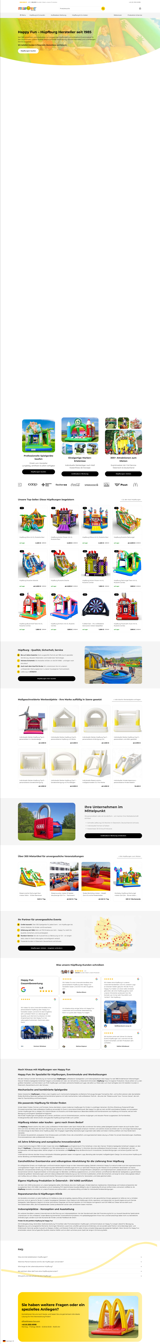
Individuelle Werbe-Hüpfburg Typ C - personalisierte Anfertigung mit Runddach (95, 738)
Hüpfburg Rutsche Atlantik (28, 580)
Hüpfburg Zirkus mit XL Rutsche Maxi (95, 537)
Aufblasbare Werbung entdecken (113, 835)
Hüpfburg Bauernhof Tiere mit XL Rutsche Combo (31, 625)
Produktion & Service (135, 15)
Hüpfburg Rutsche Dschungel (124, 537)
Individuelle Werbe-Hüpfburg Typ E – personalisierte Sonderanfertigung (32, 781)
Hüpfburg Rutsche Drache (60, 580)
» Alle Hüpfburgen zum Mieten (129, 856)
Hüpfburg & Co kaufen (37, 15)
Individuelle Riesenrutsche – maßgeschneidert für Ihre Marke (93, 781)
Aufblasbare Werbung (58, 15)
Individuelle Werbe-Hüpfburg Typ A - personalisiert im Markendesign (32, 738)
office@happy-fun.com (31, 1321)
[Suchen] (103, 8)
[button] (140, 8)
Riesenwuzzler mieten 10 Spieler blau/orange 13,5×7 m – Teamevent (63, 894)
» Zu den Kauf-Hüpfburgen (131, 499)
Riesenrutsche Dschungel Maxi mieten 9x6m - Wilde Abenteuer (30, 894)
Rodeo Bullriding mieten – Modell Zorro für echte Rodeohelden (94, 894)
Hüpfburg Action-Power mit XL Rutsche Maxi (61, 538)
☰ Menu (23, 15)
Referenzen (118, 15)
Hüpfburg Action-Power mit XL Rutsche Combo (93, 581)
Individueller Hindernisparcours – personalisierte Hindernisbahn (125, 781)
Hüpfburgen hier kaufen (46, 678)
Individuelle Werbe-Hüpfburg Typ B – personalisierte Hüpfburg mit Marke (64, 738)
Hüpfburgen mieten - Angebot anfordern (46, 948)
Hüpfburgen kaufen (28, 51)
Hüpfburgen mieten (123, 474)
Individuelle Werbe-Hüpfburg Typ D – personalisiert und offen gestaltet (127, 738)
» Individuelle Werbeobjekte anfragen (127, 699)
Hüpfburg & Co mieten (80, 15)
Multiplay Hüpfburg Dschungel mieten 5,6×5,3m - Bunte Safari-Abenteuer (125, 894)
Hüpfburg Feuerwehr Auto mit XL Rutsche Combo (125, 625)
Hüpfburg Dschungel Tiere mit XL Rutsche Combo (125, 581)
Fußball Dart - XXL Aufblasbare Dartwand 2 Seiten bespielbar (93, 625)
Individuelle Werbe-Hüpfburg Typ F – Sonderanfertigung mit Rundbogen (64, 781)
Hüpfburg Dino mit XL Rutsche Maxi (31, 537)
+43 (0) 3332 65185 (135, 2)
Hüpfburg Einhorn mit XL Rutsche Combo (62, 625)
